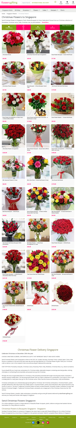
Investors (34, 417)
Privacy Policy (42, 417)
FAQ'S (68, 417)
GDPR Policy (61, 417)
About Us (6, 417)
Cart (73, 3)
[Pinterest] (48, 422)
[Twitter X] (38, 422)
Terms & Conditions (31, 419)
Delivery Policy (52, 417)
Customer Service (24, 417)
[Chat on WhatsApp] (54, 2)
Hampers (54, 10)
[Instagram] (43, 422)
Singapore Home (7, 10)
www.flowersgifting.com (66, 393)
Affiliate (41, 419)
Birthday (17, 10)
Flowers (35, 10)
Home (3, 13)
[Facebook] (33, 422)
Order (67, 3)
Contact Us (14, 417)
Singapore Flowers (12, 13)
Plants (62, 10)
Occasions (26, 10)
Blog (47, 419)
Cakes (45, 10)
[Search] (29, 2)
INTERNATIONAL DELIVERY (40, 3)
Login (60, 3)
